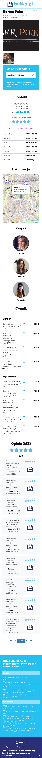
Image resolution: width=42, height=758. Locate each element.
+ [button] (6, 177)
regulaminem (7, 756)
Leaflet (36, 222)
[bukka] (21, 4)
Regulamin (21, 747)
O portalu (9, 747)
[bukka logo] (21, 742)
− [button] (6, 180)
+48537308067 (22, 111)
